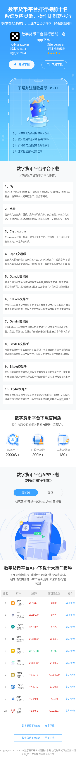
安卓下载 (24, 64)
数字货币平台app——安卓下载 (38, 725)
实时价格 (70, 603)
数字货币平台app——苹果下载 (38, 738)
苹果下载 (57, 64)
